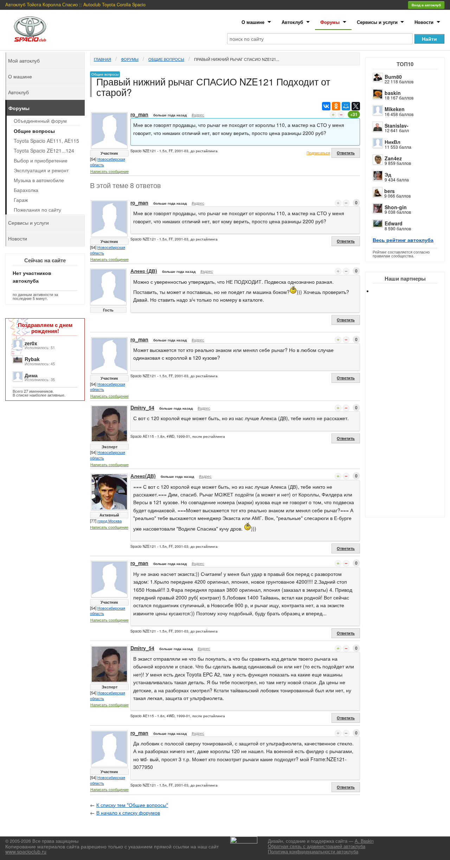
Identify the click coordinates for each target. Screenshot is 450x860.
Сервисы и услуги (377, 22)
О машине (253, 22)
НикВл (392, 141)
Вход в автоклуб (426, 4)
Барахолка (26, 189)
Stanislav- (397, 125)
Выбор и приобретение (41, 160)
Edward (394, 223)
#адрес (198, 114)
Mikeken (395, 109)
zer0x (31, 343)
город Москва (109, 521)
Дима (31, 375)
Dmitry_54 (142, 407)
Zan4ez (393, 158)
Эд (388, 174)
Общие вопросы (166, 59)
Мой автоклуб (24, 60)
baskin (393, 92)
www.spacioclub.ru (25, 851)
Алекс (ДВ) (143, 270)
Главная (102, 59)
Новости (423, 22)
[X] (356, 106)
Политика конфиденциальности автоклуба (313, 851)
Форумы (330, 22)
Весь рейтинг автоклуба (403, 239)
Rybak (32, 358)
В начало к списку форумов (128, 812)
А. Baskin (364, 841)
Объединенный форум (40, 120)
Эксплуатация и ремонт (41, 170)
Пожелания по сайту (37, 209)
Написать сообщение (109, 171)
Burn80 (393, 76)
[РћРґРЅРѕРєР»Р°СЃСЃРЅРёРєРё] (336, 106)
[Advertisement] (411, 411)
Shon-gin (396, 207)
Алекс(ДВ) (143, 475)
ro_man (139, 114)
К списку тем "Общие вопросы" (132, 804)
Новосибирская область (107, 161)
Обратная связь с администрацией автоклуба (316, 846)
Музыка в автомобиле (39, 180)
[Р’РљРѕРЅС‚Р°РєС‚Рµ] (326, 106)
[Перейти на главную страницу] (30, 29)
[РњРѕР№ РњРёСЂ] (346, 106)
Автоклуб (292, 22)
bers (389, 190)
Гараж (21, 199)
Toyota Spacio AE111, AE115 (46, 140)
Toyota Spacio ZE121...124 (44, 150)
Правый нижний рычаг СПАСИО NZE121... (236, 59)
